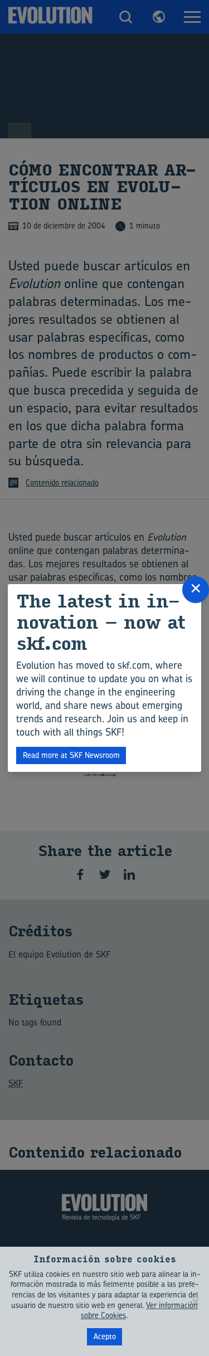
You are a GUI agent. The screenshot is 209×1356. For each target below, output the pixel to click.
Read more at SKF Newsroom (71, 755)
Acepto (105, 1336)
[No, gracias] (195, 1301)
